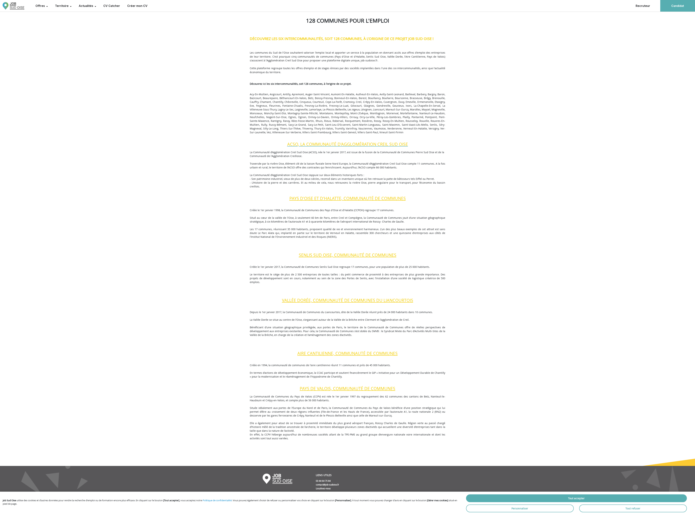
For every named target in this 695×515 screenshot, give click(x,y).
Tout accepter (576, 498)
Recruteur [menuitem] (643, 6)
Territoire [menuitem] (62, 6)
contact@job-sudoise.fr (327, 484)
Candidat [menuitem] (677, 6)
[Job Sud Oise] (13, 6)
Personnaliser (519, 508)
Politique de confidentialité (217, 500)
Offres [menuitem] (40, 6)
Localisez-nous (323, 488)
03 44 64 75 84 (323, 480)
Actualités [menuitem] (86, 6)
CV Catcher (111, 6)
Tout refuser (633, 508)
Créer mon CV (137, 6)
